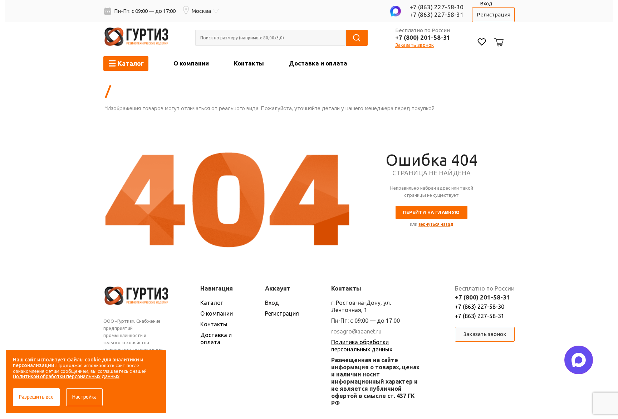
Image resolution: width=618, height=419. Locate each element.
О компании (191, 63)
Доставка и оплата (318, 63)
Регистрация (493, 14)
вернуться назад (435, 224)
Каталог (211, 302)
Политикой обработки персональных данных (66, 376)
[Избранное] (481, 43)
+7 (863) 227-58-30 (436, 7)
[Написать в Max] (578, 360)
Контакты (249, 63)
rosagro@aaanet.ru (356, 331)
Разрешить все (36, 397)
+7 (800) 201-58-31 (422, 37)
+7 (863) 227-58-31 (436, 14)
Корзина (497, 36)
